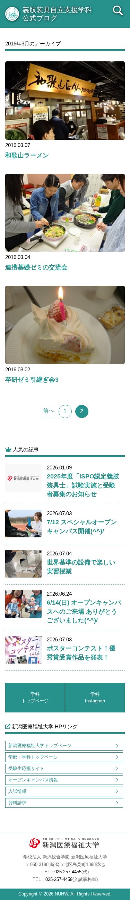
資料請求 (17, 802)
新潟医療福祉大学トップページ (39, 745)
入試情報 (17, 791)
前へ (48, 411)
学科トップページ (35, 698)
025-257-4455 (67, 871)
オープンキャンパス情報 (33, 779)
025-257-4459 (58, 879)
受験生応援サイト (26, 768)
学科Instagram (95, 698)
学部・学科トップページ (33, 757)
